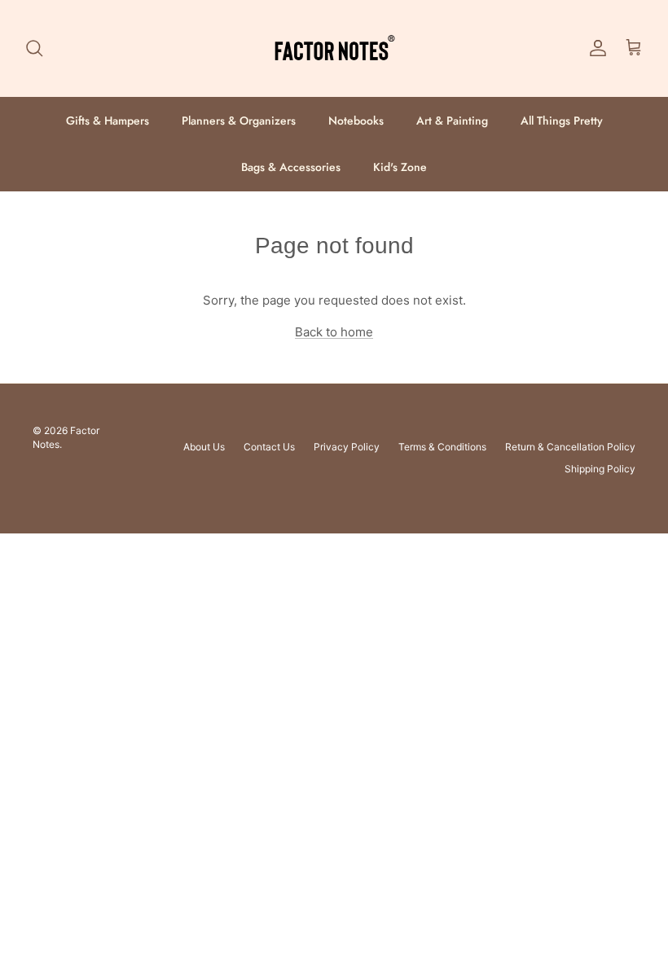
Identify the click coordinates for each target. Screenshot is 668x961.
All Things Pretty (562, 120)
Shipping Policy (600, 469)
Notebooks (356, 120)
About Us (204, 447)
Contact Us (269, 447)
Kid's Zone (400, 167)
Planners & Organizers (239, 120)
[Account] (595, 48)
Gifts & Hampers (107, 120)
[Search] (34, 48)
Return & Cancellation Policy (570, 447)
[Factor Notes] (334, 48)
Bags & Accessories (291, 167)
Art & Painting (452, 120)
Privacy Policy (347, 447)
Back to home (334, 332)
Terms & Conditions (442, 447)
